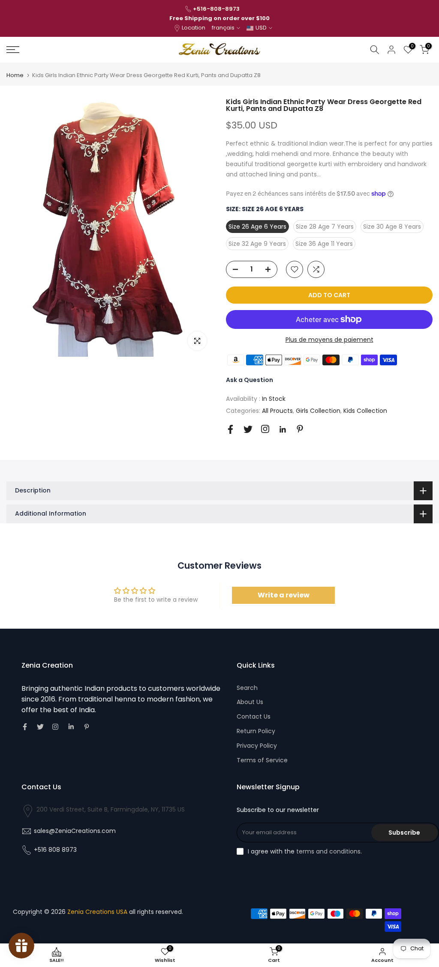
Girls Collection (318, 410)
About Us (250, 702)
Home (15, 75)
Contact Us (254, 716)
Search (247, 687)
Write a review (284, 595)
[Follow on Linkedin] (282, 429)
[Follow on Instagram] (265, 429)
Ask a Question (249, 380)
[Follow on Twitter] (248, 429)
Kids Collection (365, 410)
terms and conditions (328, 851)
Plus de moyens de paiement (329, 339)
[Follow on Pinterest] (300, 429)
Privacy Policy (257, 745)
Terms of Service (262, 760)
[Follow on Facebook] (230, 429)
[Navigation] (73, 49)
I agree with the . (305, 851)
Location (193, 28)
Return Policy (256, 731)
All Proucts (277, 410)
